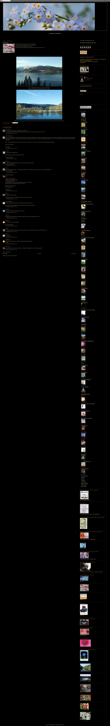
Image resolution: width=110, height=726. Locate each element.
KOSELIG (83, 220)
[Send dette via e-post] (13, 122)
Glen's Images (83, 432)
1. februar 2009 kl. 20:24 (11, 172)
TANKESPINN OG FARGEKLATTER (87, 341)
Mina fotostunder (84, 158)
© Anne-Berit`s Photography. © (55, 4)
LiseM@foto (7, 239)
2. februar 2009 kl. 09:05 (11, 237)
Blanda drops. (83, 326)
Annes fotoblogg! (84, 122)
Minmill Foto (83, 447)
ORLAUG (82, 348)
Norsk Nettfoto (83, 172)
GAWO (6, 193)
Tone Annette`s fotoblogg (85, 230)
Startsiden (39, 253)
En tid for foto (83, 454)
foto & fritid (83, 187)
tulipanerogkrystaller (85, 468)
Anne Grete (7, 246)
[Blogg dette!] (14, 122)
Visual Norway (83, 324)
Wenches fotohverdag (85, 317)
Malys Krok (83, 295)
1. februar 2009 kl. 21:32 (11, 212)
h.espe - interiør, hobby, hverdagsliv (87, 237)
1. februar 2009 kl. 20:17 (11, 165)
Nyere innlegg (5, 253)
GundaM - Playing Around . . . (86, 211)
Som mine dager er (8, 135)
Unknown (6, 220)
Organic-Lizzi (83, 143)
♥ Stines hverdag (8, 201)
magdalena (83, 480)
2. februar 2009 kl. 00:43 (11, 231)
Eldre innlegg (73, 253)
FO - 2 (82, 273)
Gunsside (83, 477)
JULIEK (6, 234)
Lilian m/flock (7, 129)
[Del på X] (15, 122)
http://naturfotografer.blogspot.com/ (86, 86)
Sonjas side (83, 355)
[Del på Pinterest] (17, 122)
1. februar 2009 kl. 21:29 (11, 206)
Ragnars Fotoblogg (84, 483)
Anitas (82, 362)
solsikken (83, 112)
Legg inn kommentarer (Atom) (12, 255)
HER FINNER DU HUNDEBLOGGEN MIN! (87, 40)
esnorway (83, 439)
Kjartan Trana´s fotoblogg (85, 151)
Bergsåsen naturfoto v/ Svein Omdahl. (88, 403)
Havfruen (6, 161)
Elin (82, 396)
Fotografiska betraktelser (85, 394)
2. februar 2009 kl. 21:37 (11, 249)
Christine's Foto (84, 218)
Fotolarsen (83, 223)
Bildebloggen (83, 119)
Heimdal (82, 165)
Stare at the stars (84, 425)
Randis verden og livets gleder (86, 418)
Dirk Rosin (83, 136)
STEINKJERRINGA (84, 288)
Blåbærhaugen (83, 252)
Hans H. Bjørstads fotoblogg (86, 201)
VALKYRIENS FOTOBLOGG (86, 379)
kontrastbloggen (84, 372)
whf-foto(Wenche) (84, 302)
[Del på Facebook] (16, 122)
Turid (6, 228)
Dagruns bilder (84, 486)
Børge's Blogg (83, 266)
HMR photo (83, 194)
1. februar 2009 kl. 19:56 (11, 133)
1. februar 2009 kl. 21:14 (11, 190)
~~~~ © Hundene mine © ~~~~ (86, 461)
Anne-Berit (87, 77)
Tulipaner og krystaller (9, 174)
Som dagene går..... (84, 129)
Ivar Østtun (7, 209)
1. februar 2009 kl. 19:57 (11, 148)
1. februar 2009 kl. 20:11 (11, 158)
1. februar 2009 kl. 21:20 (11, 198)
